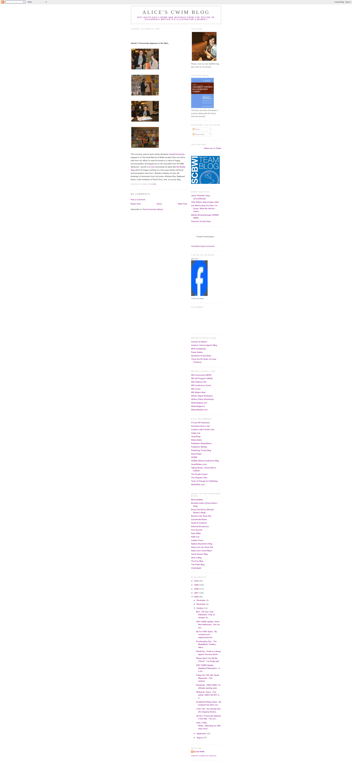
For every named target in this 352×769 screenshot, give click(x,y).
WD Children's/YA (198, 382)
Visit (202, 246)
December (201, 600)
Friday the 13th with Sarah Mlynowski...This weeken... (207, 678)
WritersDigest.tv (198, 406)
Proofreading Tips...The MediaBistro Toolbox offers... (206, 644)
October (200, 608)
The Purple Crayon (199, 474)
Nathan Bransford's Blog (201, 544)
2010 (196, 581)
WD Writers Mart (198, 392)
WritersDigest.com (199, 403)
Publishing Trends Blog (201, 450)
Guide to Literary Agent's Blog (204, 345)
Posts (197, 129)
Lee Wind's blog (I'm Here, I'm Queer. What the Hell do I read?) (204, 208)
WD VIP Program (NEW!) (202, 378)
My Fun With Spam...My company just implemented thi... (206, 634)
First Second (196, 530)
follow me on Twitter (212, 148)
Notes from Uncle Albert (201, 551)
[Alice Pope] (199, 295)
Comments (199, 134)
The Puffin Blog (197, 564)
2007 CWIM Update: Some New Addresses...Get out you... (208, 624)
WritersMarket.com (199, 410)
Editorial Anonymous (200, 526)
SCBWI (194, 457)
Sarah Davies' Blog (199, 554)
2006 (196, 597)
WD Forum (196, 389)
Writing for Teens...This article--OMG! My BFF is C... (207, 695)
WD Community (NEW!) (201, 375)
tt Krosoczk (178, 154)
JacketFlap (196, 436)
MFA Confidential (198, 349)
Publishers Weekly (199, 447)
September (201, 733)
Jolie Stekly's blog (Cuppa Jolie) (205, 202)
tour (153, 167)
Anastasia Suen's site (200, 426)
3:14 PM (153, 184)
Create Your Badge (197, 298)
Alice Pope (194, 259)
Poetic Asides (197, 352)
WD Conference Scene (201, 385)
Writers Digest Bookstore (202, 396)
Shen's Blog (196, 558)
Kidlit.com (195, 537)
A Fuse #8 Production (200, 422)
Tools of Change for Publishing (204, 481)
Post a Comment (138, 199)
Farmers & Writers (199, 342)
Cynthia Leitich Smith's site (202, 429)
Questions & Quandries (201, 356)
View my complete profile (203, 756)
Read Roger (196, 454)
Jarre (171, 154)
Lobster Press (197, 540)
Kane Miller (196, 533)
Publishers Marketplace (201, 443)
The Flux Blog (197, 561)
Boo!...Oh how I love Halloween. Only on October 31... (205, 615)
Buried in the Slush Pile (201, 516)
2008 (196, 589)
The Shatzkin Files (199, 477)
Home (159, 204)
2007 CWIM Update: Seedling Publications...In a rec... (208, 668)
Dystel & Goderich (199, 523)
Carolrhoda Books (199, 519)
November (201, 604)
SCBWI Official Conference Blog (205, 461)
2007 (196, 593)
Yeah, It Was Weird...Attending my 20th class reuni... (208, 726)
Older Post (182, 204)
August (199, 737)
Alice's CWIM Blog (176, 12)
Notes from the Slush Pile (202, 547)
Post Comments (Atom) (153, 209)
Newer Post (136, 204)
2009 (196, 585)
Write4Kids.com (198, 484)
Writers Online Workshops (202, 399)
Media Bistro (196, 440)
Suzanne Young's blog (201, 221)
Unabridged (196, 568)
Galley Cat (195, 433)
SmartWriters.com (199, 464)
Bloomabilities (197, 500)
